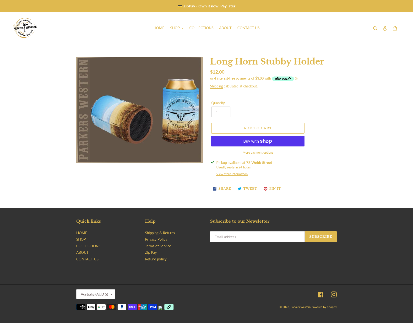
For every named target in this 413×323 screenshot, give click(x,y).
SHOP (81, 239)
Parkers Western (301, 307)
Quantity (218, 103)
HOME (81, 233)
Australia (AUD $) (94, 294)
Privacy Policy (156, 239)
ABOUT (82, 252)
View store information (232, 174)
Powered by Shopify (324, 307)
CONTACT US (87, 259)
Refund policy (156, 259)
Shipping (216, 86)
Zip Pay (151, 252)
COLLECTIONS (88, 246)
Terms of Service (158, 246)
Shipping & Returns (160, 233)
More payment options (258, 152)
